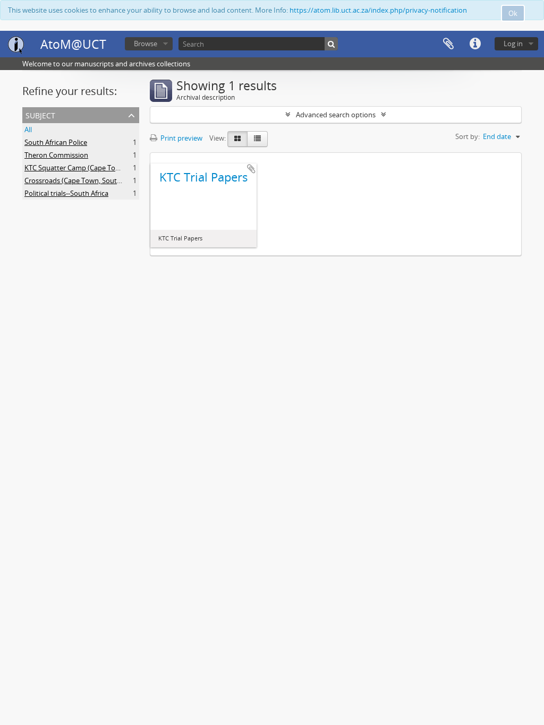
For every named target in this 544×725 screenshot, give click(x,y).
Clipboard (448, 44)
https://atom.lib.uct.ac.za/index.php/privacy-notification (378, 10)
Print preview (180, 138)
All (28, 129)
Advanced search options (336, 114)
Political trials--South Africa (66, 193)
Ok (512, 13)
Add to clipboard (251, 168)
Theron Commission (56, 155)
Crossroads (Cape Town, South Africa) (83, 180)
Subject (40, 114)
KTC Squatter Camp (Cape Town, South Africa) (96, 167)
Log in (513, 43)
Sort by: (467, 136)
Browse (145, 43)
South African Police (55, 142)
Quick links (475, 44)
